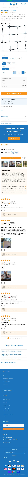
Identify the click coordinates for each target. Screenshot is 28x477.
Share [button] (3, 110)
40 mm (12, 58)
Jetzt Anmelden (13, 428)
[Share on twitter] (4, 210)
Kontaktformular (7, 442)
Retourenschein (6, 387)
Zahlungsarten (6, 402)
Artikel (4, 416)
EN (6, 457)
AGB (4, 375)
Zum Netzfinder (14, 138)
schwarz (13, 69)
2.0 (9, 63)
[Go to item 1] (4, 164)
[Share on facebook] (2, 210)
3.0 (14, 64)
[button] (2, 3)
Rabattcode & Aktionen (8, 413)
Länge (3, 72)
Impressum (5, 384)
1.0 (4, 63)
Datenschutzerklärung (8, 378)
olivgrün (5, 69)
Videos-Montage (6, 405)
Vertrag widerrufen (8, 390)
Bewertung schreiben (11, 158)
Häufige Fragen (6, 408)
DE (4, 457)
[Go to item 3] (19, 164)
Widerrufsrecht (6, 381)
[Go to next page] (22, 338)
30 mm (5, 58)
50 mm (18, 58)
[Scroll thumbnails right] (25, 164)
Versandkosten (6, 399)
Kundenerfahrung (7, 411)
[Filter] (22, 158)
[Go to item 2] (12, 164)
